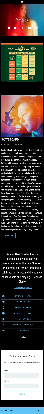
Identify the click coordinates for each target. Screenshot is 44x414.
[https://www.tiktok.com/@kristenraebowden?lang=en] (36, 28)
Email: (7, 371)
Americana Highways (23, 287)
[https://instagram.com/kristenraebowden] (8, 28)
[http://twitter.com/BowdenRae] (15, 28)
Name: (7, 381)
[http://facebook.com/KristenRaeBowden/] (22, 28)
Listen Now (8, 235)
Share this (22, 336)
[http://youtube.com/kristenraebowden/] (29, 28)
